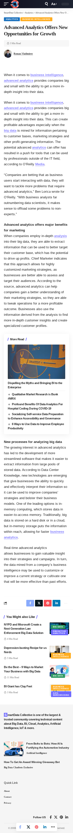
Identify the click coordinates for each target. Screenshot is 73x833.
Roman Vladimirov (23, 53)
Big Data (58, 627)
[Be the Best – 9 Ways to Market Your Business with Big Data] (59, 671)
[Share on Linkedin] (45, 827)
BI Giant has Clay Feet (18, 686)
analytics (39, 147)
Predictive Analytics (59, 632)
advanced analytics (18, 80)
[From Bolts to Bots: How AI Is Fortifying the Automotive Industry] (13, 749)
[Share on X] (28, 827)
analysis (60, 236)
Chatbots (18, 767)
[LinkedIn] (66, 817)
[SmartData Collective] (15, 4)
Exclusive (28, 767)
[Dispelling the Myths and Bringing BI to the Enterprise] (36, 362)
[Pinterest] (61, 817)
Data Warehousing (61, 694)
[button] (7, 4)
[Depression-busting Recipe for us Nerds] (59, 651)
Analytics (12, 19)
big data (10, 130)
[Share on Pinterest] (37, 827)
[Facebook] (51, 817)
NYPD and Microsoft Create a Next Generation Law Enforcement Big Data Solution (23, 629)
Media (39, 164)
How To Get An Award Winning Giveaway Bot (32, 762)
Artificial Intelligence (36, 753)
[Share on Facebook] (20, 827)
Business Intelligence (36, 19)
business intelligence (46, 75)
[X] (55, 817)
